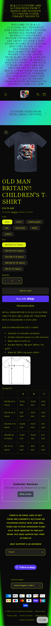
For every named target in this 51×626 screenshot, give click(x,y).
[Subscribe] (42, 552)
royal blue (20, 228)
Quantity (5, 275)
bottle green (35, 222)
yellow (8, 234)
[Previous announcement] (5, 11)
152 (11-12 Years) (13, 269)
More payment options (25, 305)
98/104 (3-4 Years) (14, 244)
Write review (25, 494)
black (19, 222)
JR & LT (15, 611)
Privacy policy (12, 616)
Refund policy (40, 611)
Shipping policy (40, 616)
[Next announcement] (46, 11)
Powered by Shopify (25, 611)
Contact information (26, 620)
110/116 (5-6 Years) (14, 250)
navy (7, 222)
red (6, 228)
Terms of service (26, 616)
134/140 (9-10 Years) (15, 263)
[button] (6, 94)
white (34, 228)
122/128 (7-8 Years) (14, 256)
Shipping (14, 212)
